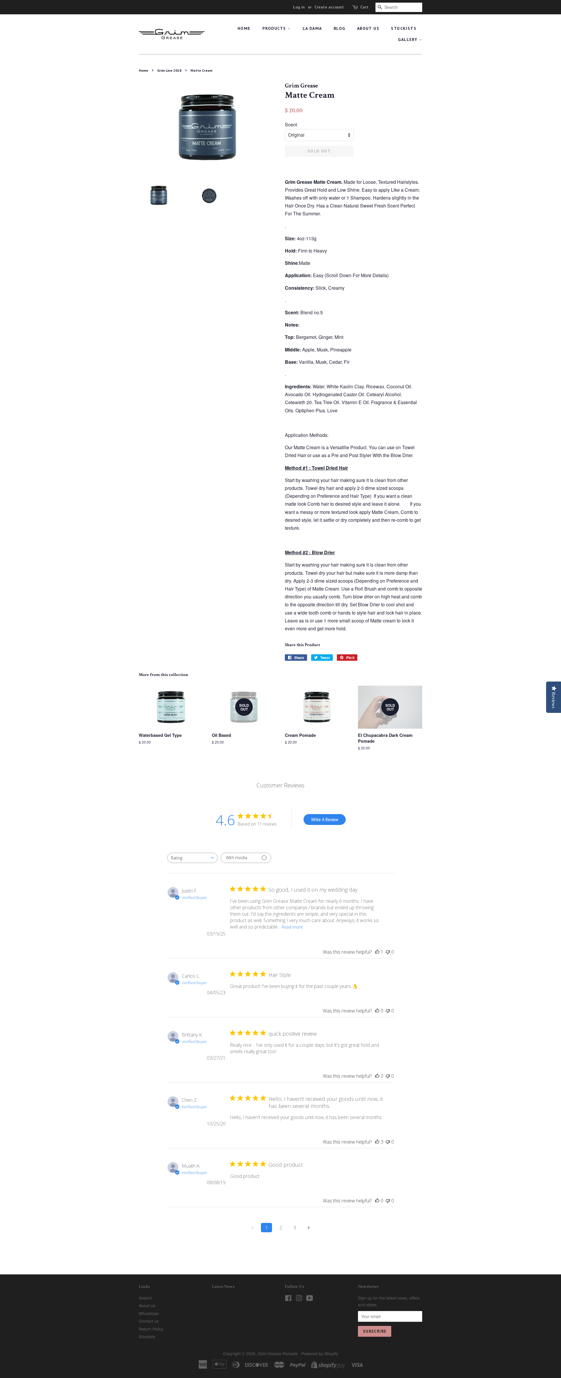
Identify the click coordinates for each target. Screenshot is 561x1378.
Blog (339, 28)
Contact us (149, 1321)
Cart (364, 7)
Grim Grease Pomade (278, 1353)
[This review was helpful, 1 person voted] (377, 952)
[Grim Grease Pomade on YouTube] (309, 1299)
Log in (299, 7)
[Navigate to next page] (308, 1227)
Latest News (223, 1286)
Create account (329, 7)
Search (145, 1298)
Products (275, 28)
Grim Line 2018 (169, 70)
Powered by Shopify (319, 1353)
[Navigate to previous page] (252, 1227)
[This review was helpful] (377, 1142)
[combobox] (192, 858)
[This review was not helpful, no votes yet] (388, 952)
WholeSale (149, 1313)
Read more (292, 927)
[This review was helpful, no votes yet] (377, 1011)
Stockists (403, 28)
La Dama (312, 28)
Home (244, 28)
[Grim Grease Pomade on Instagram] (299, 1299)
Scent (291, 124)
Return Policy (151, 1329)
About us (368, 28)
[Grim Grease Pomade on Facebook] (288, 1299)
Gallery (408, 39)
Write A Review (324, 819)
